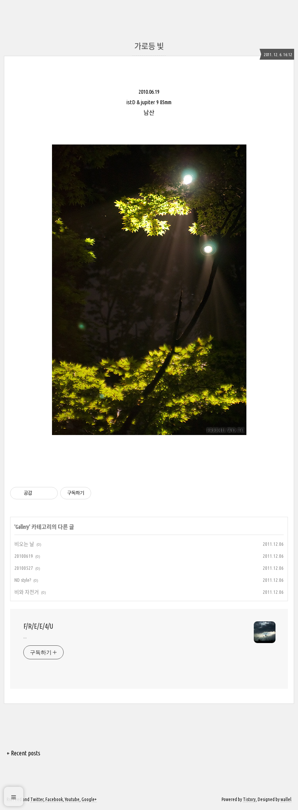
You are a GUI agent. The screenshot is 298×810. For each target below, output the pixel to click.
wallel (286, 799)
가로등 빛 (149, 46)
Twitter (36, 799)
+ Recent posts (23, 753)
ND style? (22, 580)
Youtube (72, 799)
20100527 (23, 568)
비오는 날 (24, 544)
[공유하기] (39, 493)
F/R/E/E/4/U (38, 626)
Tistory (249, 799)
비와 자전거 (26, 592)
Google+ (89, 799)
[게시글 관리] (49, 493)
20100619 (23, 556)
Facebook (54, 799)
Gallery (22, 527)
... (25, 636)
